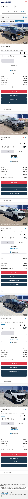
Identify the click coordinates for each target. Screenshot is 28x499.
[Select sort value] (26, 17)
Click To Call (14, 91)
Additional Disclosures (4, 493)
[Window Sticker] (26, 56)
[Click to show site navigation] (26, 7)
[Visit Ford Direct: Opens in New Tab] (3, 495)
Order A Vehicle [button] (19, 21)
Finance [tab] (20, 60)
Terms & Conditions (21, 492)
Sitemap (13, 492)
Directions (12, 6)
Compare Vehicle (7, 109)
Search (22, 11)
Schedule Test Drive (14, 99)
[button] (4, 6)
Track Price (15, 70)
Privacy (16, 492)
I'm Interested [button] (14, 95)
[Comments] (24, 56)
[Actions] (25, 47)
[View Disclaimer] (14, 56)
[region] (14, 82)
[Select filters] (23, 17)
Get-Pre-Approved (14, 103)
